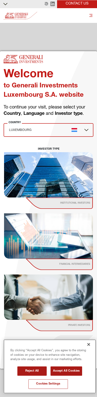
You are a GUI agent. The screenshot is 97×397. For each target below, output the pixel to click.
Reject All (32, 371)
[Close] (89, 344)
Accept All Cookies (66, 371)
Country (15, 122)
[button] (46, 4)
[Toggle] (91, 15)
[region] (50, 366)
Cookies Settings (48, 384)
